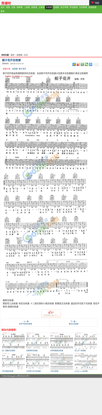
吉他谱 (49, 7)
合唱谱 (56, 7)
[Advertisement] (51, 33)
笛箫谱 (34, 7)
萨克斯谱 (74, 7)
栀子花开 (22, 69)
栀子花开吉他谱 (11, 60)
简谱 (8, 7)
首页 (3, 7)
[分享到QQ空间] (74, 64)
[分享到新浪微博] (78, 64)
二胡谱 (27, 7)
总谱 (13, 7)
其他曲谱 (92, 7)
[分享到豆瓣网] (82, 64)
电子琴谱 (64, 7)
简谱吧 (6, 3)
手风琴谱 (83, 7)
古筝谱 (41, 7)
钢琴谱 (20, 7)
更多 (3, 11)
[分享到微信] (86, 64)
